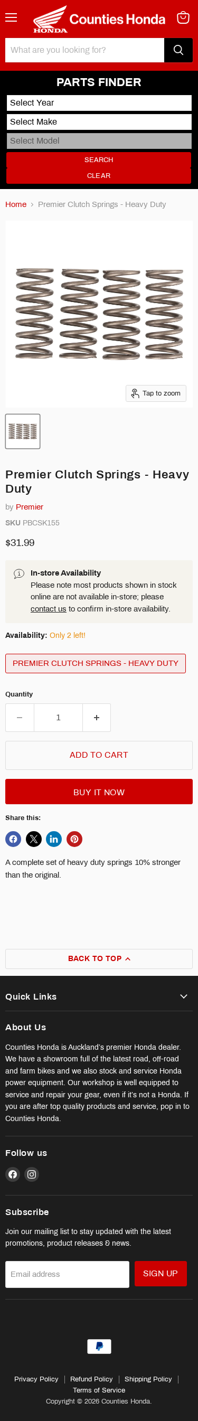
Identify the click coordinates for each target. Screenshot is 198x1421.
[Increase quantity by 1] (97, 717)
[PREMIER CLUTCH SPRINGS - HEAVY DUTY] (96, 676)
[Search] (178, 50)
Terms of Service (99, 1390)
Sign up (160, 1273)
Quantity (19, 694)
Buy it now (99, 792)
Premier (29, 507)
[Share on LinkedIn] (54, 839)
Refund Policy (91, 1379)
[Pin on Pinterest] (74, 839)
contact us (49, 609)
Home (15, 204)
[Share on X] (34, 839)
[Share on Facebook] (13, 839)
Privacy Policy (36, 1379)
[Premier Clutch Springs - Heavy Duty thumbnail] (23, 431)
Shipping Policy (148, 1379)
